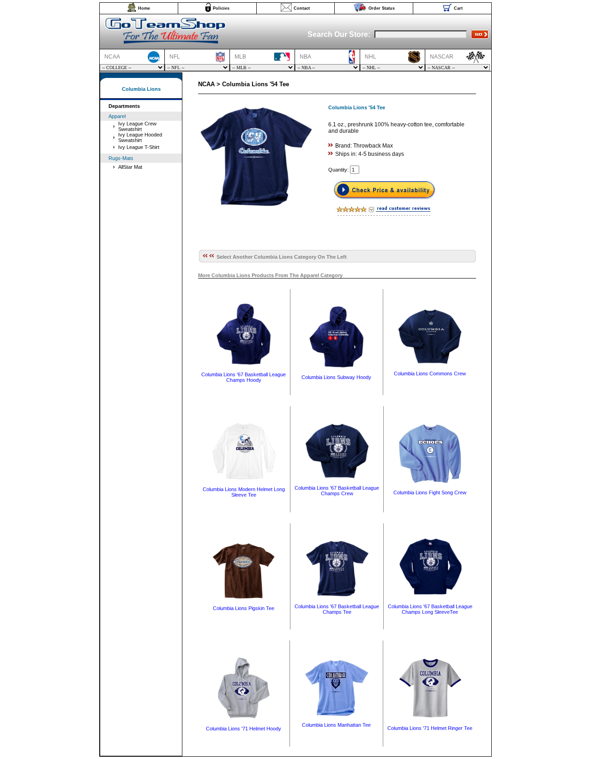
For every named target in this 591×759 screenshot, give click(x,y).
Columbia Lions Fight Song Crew (429, 492)
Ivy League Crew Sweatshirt (137, 126)
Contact (302, 8)
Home (144, 8)
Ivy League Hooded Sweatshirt (140, 137)
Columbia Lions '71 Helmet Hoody (243, 728)
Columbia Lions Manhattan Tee (336, 725)
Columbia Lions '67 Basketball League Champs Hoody (243, 377)
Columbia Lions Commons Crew (430, 373)
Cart (458, 8)
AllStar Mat (130, 167)
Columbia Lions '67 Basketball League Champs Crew (337, 490)
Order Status (381, 8)
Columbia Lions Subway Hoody (336, 377)
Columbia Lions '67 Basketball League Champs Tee (337, 609)
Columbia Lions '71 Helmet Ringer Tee (429, 728)
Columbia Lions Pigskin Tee (243, 608)
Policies (221, 8)
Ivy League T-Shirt (138, 147)
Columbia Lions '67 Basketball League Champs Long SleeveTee (430, 609)
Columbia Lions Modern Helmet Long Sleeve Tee (244, 492)
